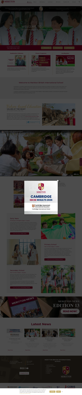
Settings (52, 391)
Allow (58, 391)
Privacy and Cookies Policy (25, 393)
